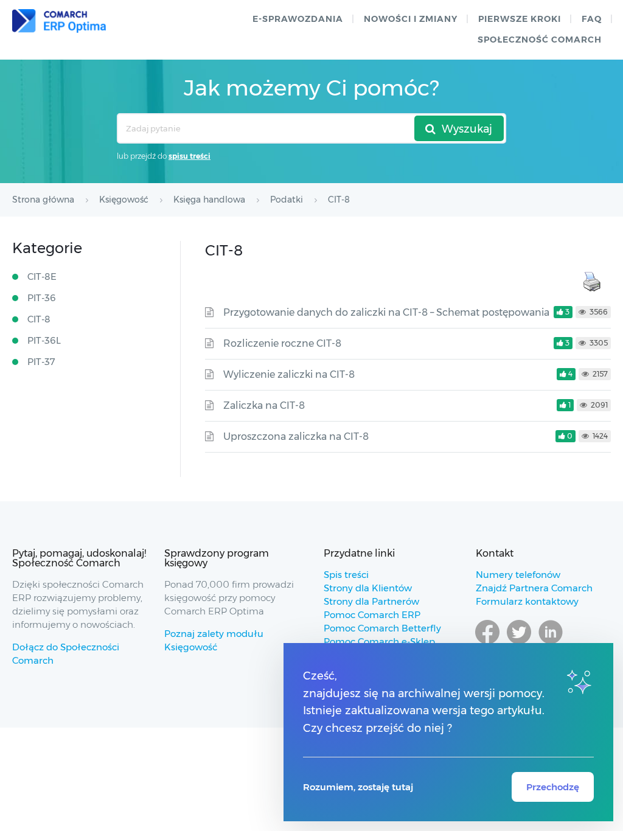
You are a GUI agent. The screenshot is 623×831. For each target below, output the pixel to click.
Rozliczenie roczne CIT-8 (282, 343)
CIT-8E (42, 276)
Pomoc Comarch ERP (372, 615)
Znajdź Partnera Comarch (534, 588)
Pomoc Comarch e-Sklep (379, 641)
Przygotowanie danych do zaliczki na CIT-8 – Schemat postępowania (386, 312)
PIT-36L (44, 340)
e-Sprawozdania (297, 18)
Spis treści (346, 574)
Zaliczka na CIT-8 (264, 405)
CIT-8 (38, 319)
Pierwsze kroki (519, 18)
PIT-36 (41, 298)
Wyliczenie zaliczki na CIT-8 (289, 374)
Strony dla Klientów (368, 588)
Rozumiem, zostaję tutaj (358, 787)
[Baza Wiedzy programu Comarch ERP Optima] (59, 21)
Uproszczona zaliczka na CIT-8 (296, 436)
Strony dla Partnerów (371, 601)
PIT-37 (41, 361)
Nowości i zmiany (411, 18)
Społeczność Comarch (540, 39)
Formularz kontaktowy (527, 601)
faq (592, 18)
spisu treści (190, 156)
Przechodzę (552, 787)
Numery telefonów (518, 574)
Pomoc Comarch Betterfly (382, 628)
